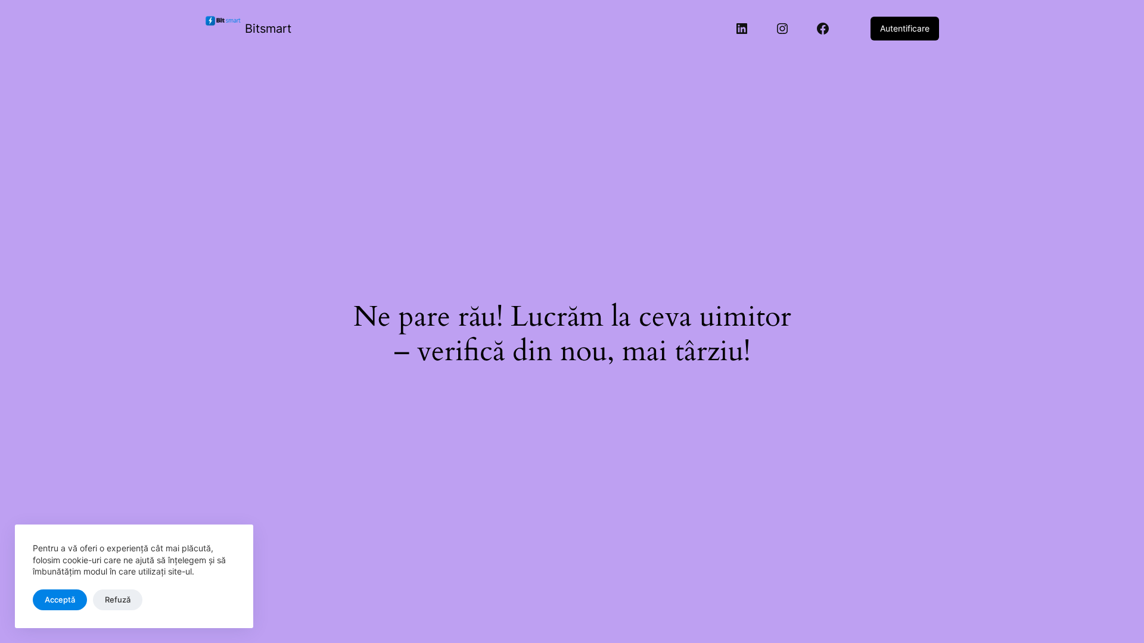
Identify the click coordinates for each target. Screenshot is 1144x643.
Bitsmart (268, 28)
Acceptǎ (60, 599)
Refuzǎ (117, 599)
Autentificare (905, 28)
